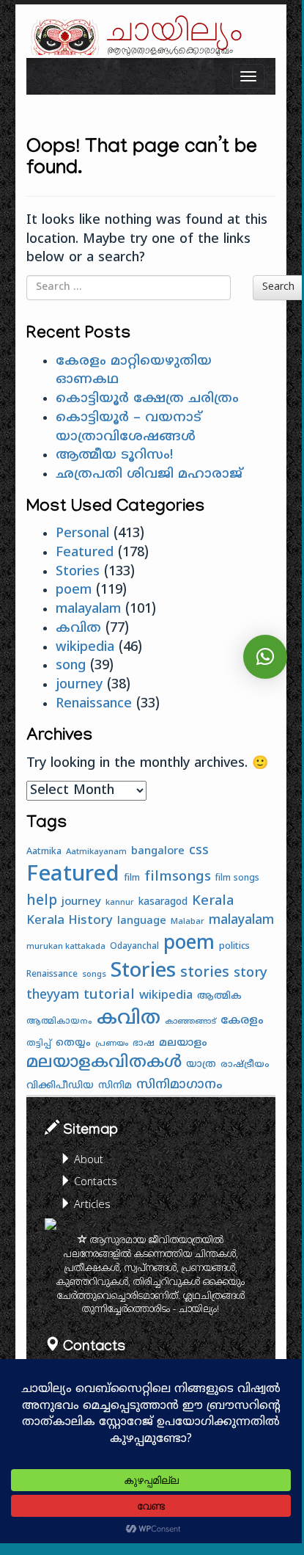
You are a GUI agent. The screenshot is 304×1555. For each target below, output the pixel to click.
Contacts (94, 1183)
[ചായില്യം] (63, 37)
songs (94, 974)
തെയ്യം (73, 1043)
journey (79, 685)
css (199, 851)
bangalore (158, 852)
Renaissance (94, 704)
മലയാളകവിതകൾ (104, 1063)
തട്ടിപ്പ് (38, 1043)
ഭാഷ (144, 1043)
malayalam (88, 609)
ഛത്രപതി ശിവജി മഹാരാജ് (149, 474)
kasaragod (163, 902)
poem (74, 590)
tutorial (109, 995)
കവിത (78, 628)
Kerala (213, 901)
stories (204, 973)
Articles (91, 1205)
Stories (78, 572)
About (87, 1161)
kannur (119, 902)
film (132, 878)
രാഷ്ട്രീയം (245, 1065)
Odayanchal (134, 947)
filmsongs (177, 877)
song (71, 666)
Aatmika (44, 852)
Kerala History (69, 921)
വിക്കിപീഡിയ (60, 1085)
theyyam (52, 996)
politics (234, 947)
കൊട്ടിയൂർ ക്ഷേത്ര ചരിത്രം (147, 398)
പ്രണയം (111, 1044)
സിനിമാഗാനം (179, 1085)
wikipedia (85, 647)
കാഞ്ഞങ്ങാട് (190, 1022)
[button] (265, 657)
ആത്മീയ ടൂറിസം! (114, 455)
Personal (82, 533)
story (250, 973)
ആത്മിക (219, 996)
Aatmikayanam (96, 852)
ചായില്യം (175, 31)
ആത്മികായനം (59, 1021)
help (41, 901)
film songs (237, 878)
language (141, 921)
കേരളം (242, 1021)
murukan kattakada (65, 947)
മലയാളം (183, 1043)
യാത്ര (201, 1064)
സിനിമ (115, 1085)
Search (278, 287)
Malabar (187, 922)
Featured (85, 553)
